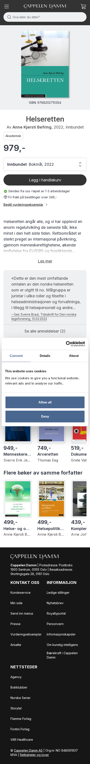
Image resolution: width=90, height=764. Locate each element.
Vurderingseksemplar (26, 634)
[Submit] (8, 17)
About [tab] (74, 356)
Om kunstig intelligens (62, 645)
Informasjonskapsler (61, 634)
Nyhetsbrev (55, 603)
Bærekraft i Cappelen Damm (62, 655)
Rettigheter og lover (34, 755)
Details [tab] (45, 356)
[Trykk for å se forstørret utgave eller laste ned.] (45, 63)
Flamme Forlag (20, 719)
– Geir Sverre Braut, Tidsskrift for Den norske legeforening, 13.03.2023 (43, 317)
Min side (16, 603)
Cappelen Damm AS (28, 750)
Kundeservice (20, 592)
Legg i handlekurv (45, 180)
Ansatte (15, 645)
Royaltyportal (56, 613)
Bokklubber (18, 687)
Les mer (45, 261)
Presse (15, 624)
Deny (45, 416)
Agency (16, 677)
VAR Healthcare (21, 739)
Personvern (55, 624)
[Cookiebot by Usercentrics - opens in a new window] (66, 344)
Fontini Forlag (19, 729)
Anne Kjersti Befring (32, 127)
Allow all (45, 402)
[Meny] (6, 6)
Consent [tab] (16, 356)
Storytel (16, 708)
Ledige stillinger (58, 592)
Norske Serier (20, 698)
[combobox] (45, 17)
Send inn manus (21, 613)
